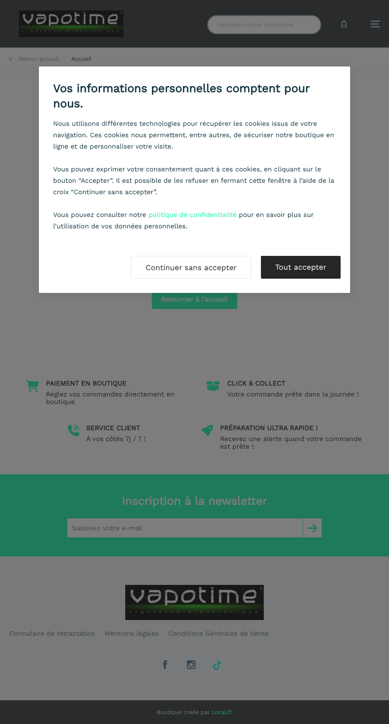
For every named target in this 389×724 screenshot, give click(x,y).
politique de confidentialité (192, 215)
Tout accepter (300, 267)
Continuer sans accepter (191, 267)
